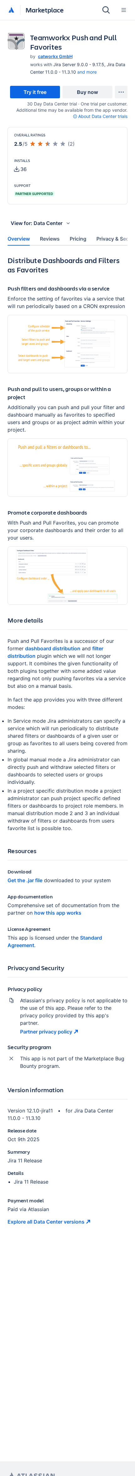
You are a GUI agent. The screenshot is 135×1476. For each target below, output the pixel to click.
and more (87, 72)
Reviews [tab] (50, 239)
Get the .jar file (25, 880)
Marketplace (44, 9)
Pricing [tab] (78, 239)
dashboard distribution (52, 648)
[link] (35, 92)
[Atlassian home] (11, 10)
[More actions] (121, 92)
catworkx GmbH (55, 56)
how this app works (57, 913)
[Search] (106, 10)
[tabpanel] (67, 745)
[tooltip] (100, 116)
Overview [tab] (19, 239)
